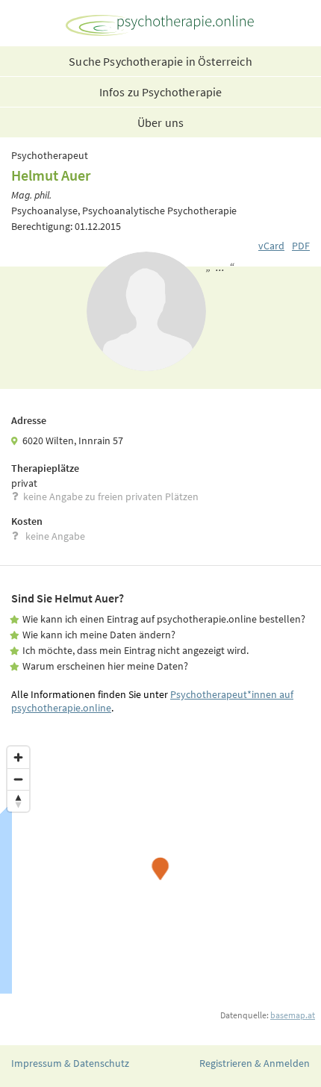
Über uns (160, 122)
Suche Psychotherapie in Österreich (160, 61)
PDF (301, 245)
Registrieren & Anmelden (254, 1063)
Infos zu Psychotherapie (160, 91)
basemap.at (292, 1015)
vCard (271, 245)
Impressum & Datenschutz (70, 1063)
